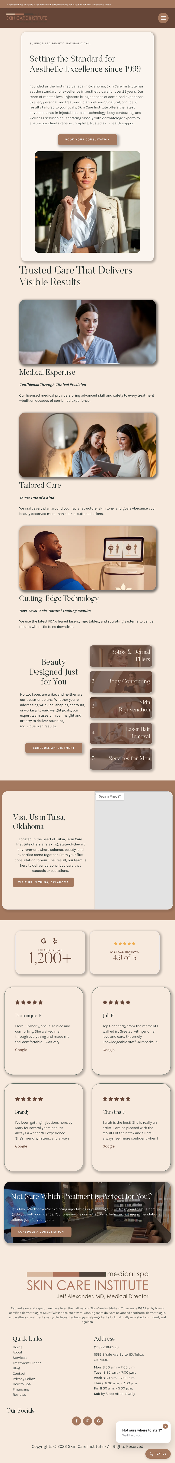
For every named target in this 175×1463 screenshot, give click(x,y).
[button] (87, 139)
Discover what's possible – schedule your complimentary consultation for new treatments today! (58, 4)
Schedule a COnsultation (41, 1231)
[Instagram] (87, 1420)
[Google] (98, 1420)
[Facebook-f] (76, 1420)
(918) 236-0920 (106, 1347)
